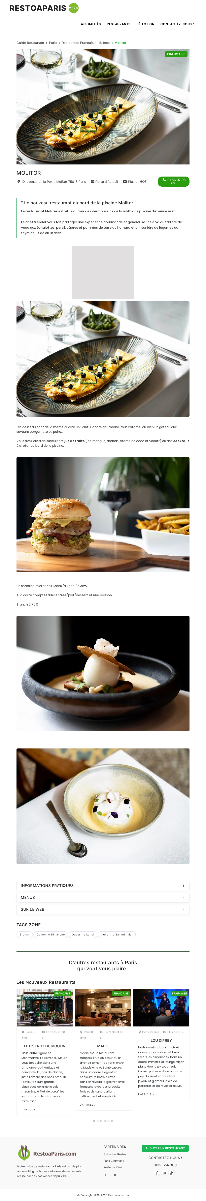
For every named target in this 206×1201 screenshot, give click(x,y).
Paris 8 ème (86, 1034)
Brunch (25, 934)
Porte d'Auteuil (106, 182)
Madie (103, 1046)
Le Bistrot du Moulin (44, 1046)
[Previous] (11, 106)
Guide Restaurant (30, 43)
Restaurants (119, 24)
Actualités (91, 24)
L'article (29, 1109)
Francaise (176, 54)
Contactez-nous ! (177, 24)
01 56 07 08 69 (176, 181)
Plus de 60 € (175, 1032)
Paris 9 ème (28, 1034)
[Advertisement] (103, 272)
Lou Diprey (161, 1040)
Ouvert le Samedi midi (117, 934)
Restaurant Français (78, 43)
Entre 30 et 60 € (112, 1034)
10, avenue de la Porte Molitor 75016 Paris (53, 182)
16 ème (104, 43)
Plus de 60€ (137, 182)
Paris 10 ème (150, 1032)
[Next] (195, 106)
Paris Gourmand (113, 1160)
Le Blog (110, 1175)
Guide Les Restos (114, 1154)
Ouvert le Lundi (83, 934)
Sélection (145, 24)
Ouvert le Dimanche (51, 934)
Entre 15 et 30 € (53, 1034)
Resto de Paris (112, 1167)
